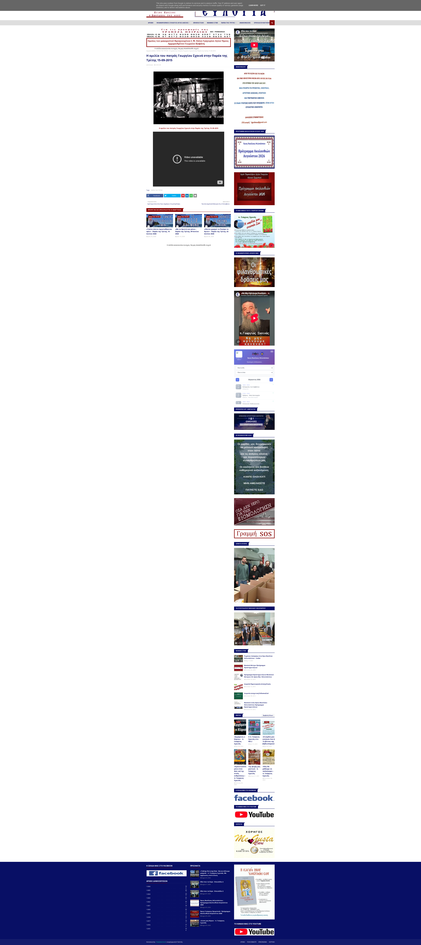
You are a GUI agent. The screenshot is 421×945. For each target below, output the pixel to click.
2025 (167, 890)
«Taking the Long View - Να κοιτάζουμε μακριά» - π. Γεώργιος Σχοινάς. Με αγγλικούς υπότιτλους (215, 873)
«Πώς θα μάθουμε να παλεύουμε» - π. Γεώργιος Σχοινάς (268, 771)
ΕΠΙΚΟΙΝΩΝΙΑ (263, 942)
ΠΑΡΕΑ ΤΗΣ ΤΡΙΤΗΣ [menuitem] (228, 23)
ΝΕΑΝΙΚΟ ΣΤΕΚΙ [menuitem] (212, 23)
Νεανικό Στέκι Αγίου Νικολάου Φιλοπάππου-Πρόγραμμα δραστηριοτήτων (255, 705)
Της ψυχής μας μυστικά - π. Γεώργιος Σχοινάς (254, 770)
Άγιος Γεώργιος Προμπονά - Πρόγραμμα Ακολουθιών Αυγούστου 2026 (215, 912)
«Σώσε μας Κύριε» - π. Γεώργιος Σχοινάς (212, 922)
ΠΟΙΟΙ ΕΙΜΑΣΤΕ (251, 942)
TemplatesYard (161, 942)
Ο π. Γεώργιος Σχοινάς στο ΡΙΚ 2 (254, 739)
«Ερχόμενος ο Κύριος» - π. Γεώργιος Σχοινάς (239, 740)
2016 (167, 925)
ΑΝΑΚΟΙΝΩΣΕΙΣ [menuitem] (245, 23)
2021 (167, 906)
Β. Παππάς (179, 942)
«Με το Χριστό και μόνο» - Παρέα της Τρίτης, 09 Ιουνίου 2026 (187, 231)
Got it (262, 5)
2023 (167, 898)
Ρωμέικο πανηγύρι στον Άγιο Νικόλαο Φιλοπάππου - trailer (258, 657)
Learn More (253, 5)
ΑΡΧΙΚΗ (242, 942)
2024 (167, 894)
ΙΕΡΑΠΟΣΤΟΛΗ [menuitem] (198, 23)
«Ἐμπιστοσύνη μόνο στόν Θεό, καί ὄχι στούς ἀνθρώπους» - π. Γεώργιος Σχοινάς (240, 773)
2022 (167, 902)
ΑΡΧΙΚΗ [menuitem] (150, 23)
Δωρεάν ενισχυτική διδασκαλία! (256, 693)
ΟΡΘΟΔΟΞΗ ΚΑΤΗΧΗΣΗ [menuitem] (262, 23)
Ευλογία (150, 65)
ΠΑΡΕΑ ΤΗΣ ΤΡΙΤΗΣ (162, 51)
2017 (167, 921)
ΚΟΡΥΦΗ (272, 942)
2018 (167, 917)
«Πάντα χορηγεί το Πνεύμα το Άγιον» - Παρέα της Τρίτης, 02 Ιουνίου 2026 (216, 231)
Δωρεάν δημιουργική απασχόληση (257, 684)
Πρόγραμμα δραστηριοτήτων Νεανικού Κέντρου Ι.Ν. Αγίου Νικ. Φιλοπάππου (259, 676)
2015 (167, 929)
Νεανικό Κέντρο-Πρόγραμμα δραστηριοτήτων (254, 666)
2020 (167, 909)
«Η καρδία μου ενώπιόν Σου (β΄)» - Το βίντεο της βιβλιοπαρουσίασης (271, 740)
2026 (167, 886)
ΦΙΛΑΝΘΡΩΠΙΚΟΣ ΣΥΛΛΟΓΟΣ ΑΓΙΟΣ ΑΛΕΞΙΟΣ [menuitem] (173, 23)
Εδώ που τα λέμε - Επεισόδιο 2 (211, 882)
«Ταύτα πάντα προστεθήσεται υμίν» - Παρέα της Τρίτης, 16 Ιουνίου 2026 (159, 231)
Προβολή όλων (268, 715)
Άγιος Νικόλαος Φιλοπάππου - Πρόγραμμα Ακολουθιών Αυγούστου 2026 (214, 902)
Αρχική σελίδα (150, 51)
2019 (167, 913)
